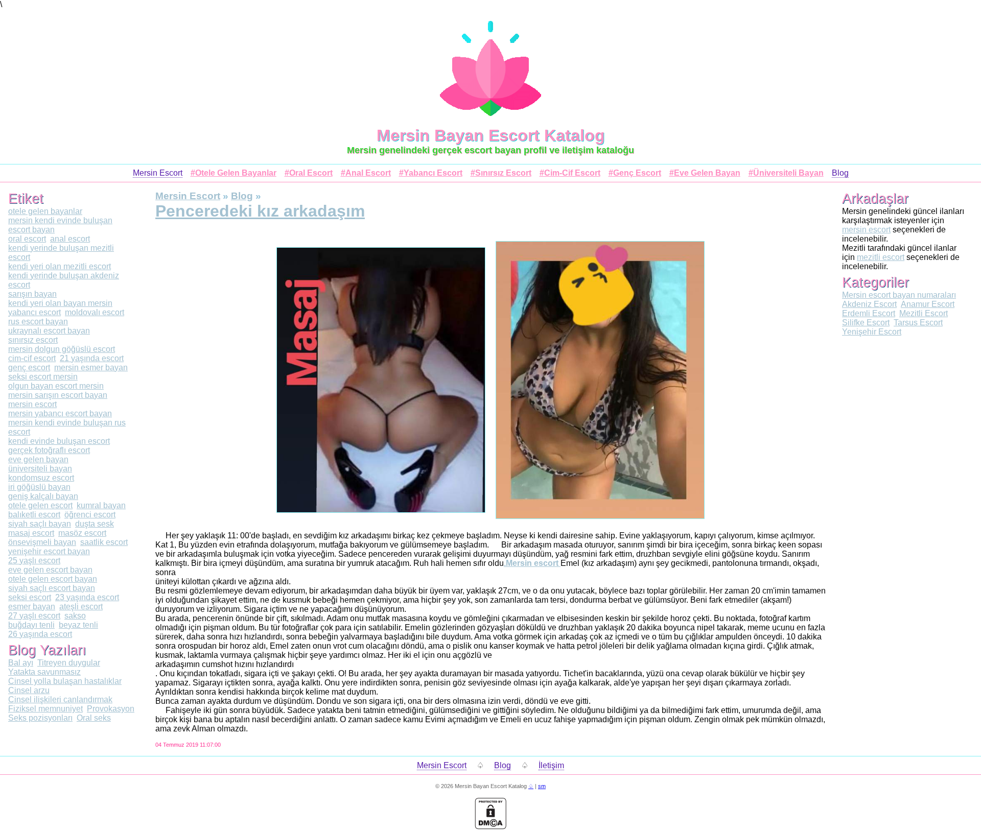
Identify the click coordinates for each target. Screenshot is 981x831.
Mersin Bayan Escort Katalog (491, 135)
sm (542, 786)
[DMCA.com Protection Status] (490, 826)
